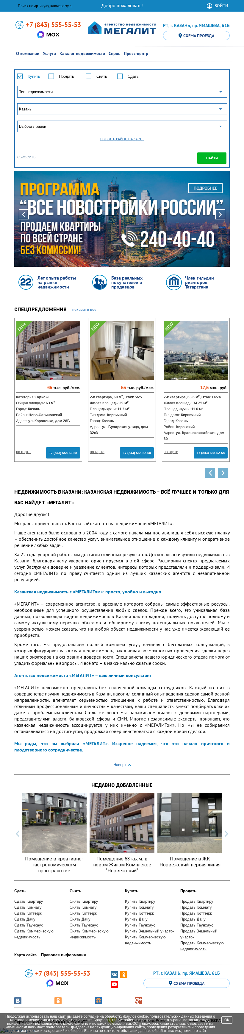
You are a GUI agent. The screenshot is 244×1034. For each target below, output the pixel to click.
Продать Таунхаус (196, 925)
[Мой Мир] (98, 1000)
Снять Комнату (83, 907)
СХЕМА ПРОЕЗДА (198, 35)
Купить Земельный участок (149, 931)
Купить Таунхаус (140, 925)
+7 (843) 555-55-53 (53, 25)
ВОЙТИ (221, 5)
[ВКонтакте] (17, 1000)
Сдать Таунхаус (28, 925)
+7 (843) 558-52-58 (63, 453)
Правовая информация (63, 955)
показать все (84, 310)
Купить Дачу (136, 919)
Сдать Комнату (28, 907)
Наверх (120, 764)
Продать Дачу (193, 919)
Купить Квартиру (140, 901)
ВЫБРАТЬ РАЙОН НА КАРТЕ (122, 139)
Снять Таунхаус (84, 925)
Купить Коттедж (139, 913)
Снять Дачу (80, 919)
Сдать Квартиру (28, 901)
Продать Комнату (196, 907)
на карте (23, 452)
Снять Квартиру (84, 901)
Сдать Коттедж (28, 913)
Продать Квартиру (196, 901)
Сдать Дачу (24, 919)
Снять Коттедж (83, 913)
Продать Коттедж (196, 913)
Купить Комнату (139, 907)
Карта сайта (25, 955)
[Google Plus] (138, 1000)
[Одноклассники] (58, 1000)
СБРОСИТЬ (26, 157)
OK (226, 1020)
